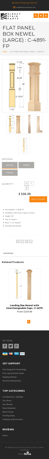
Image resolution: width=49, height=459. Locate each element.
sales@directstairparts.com (26, 7)
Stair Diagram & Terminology (14, 369)
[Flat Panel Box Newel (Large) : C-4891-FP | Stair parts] (24, 85)
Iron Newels (8, 404)
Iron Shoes (7, 400)
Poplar (10, 173)
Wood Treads (8, 412)
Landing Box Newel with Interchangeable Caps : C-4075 (24, 307)
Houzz (5, 435)
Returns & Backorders (12, 381)
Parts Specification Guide (13, 373)
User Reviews (8, 253)
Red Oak (9, 165)
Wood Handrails (9, 408)
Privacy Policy (32, 447)
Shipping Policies (10, 377)
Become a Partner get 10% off (24, 3)
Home (5, 51)
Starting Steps (9, 415)
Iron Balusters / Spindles (13, 397)
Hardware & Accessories (13, 419)
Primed (26, 165)
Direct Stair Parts (18, 447)
